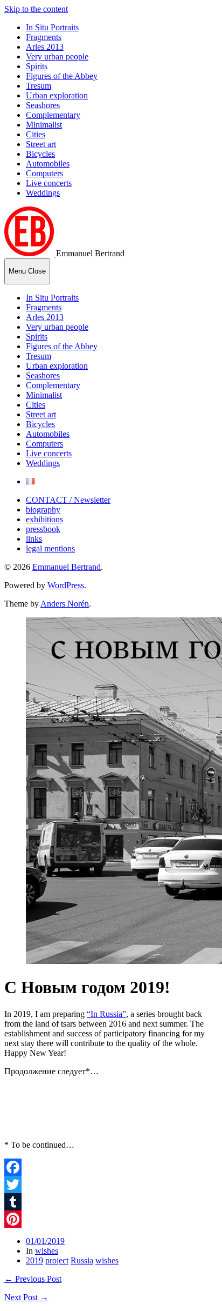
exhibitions (44, 519)
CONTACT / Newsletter (68, 499)
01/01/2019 (45, 1241)
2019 (34, 1260)
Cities (35, 134)
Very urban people (57, 56)
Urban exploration (57, 95)
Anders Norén (64, 603)
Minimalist (44, 124)
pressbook (43, 529)
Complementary (53, 114)
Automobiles (48, 163)
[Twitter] (111, 1184)
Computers (44, 173)
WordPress (65, 585)
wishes (46, 1250)
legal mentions (50, 548)
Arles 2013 (45, 46)
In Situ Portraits (52, 27)
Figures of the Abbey (62, 76)
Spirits (36, 66)
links (34, 538)
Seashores (43, 105)
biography (43, 509)
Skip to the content (36, 9)
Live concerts (49, 183)
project (56, 1260)
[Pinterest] (111, 1219)
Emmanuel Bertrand (66, 566)
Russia (82, 1260)
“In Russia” (106, 1014)
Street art (41, 144)
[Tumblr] (111, 1201)
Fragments (43, 37)
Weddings (43, 192)
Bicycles (40, 153)
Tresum (38, 85)
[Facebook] (111, 1167)
